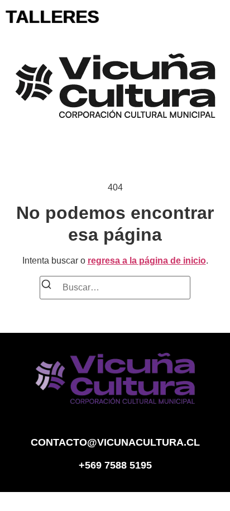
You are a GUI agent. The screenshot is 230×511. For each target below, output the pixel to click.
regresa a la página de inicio (147, 260)
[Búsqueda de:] (115, 287)
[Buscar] (46, 286)
